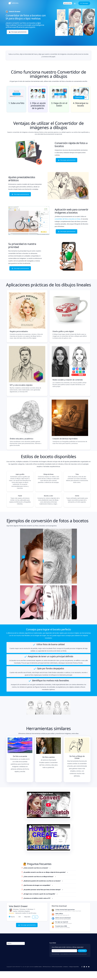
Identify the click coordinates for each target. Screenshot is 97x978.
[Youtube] (88, 966)
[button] (75, 3)
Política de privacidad (57, 966)
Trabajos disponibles (74, 966)
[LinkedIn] (84, 966)
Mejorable (27, 917)
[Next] (73, 557)
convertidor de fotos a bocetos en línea (67, 219)
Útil (19, 917)
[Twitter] (86, 966)
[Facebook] (82, 966)
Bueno (13, 917)
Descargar (85, 3)
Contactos (65, 966)
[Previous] (23, 557)
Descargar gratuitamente (18, 32)
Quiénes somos (38, 966)
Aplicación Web (67, 3)
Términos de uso (47, 966)
